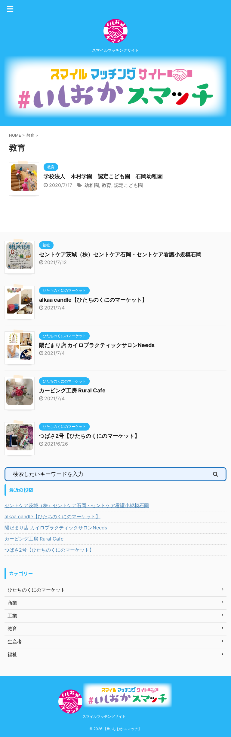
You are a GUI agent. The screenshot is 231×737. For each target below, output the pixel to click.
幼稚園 (92, 185)
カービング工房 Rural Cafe (72, 390)
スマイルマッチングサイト (104, 716)
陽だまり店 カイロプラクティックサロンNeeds (97, 345)
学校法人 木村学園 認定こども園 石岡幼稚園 (103, 176)
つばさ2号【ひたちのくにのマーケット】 (89, 436)
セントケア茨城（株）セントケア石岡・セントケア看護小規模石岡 (120, 254)
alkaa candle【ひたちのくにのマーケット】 (93, 300)
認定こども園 (128, 185)
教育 (106, 185)
